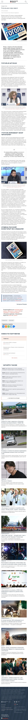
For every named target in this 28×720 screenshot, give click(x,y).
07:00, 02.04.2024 (4, 10)
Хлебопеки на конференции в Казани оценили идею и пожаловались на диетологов (13, 510)
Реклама (3, 706)
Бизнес (2, 645)
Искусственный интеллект (9, 354)
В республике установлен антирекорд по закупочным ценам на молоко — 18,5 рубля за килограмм (13, 622)
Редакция (3, 704)
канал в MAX (18, 311)
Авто (2, 448)
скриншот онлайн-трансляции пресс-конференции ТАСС (15, 108)
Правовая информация (6, 707)
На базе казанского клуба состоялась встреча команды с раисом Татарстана (14, 680)
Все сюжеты (14, 357)
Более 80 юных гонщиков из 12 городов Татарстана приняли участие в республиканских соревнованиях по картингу (13, 424)
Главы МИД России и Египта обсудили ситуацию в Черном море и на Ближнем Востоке (13, 369)
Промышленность (5, 506)
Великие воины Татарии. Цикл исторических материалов (13, 348)
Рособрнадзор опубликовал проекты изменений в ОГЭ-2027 (11, 377)
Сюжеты (5, 338)
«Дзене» (15, 315)
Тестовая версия (5, 716)
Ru (15, 704)
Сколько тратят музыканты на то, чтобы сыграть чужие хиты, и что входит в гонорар (13, 565)
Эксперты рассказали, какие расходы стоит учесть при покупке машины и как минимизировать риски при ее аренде (13, 454)
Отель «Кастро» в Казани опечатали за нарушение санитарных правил (12, 385)
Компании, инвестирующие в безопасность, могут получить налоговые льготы (13, 373)
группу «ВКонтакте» (8, 311)
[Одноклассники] (6, 326)
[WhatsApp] (8, 326)
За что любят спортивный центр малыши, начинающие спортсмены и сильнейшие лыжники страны (13, 538)
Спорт (2, 419)
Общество (4, 6)
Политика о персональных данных (7, 710)
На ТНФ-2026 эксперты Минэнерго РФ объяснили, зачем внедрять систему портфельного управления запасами (13, 593)
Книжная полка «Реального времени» (11, 12)
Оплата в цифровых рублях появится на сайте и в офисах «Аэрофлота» (12, 381)
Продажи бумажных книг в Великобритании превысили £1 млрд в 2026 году (13, 394)
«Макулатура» (18, 300)
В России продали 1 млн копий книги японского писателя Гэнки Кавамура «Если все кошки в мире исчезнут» (12, 483)
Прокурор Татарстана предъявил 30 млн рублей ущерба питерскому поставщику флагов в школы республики (12, 651)
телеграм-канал (18, 309)
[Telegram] (11, 326)
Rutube (10, 315)
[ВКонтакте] (3, 326)
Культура (11, 320)
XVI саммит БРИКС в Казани (9, 343)
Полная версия (4, 714)
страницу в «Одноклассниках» (11, 312)
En (17, 704)
